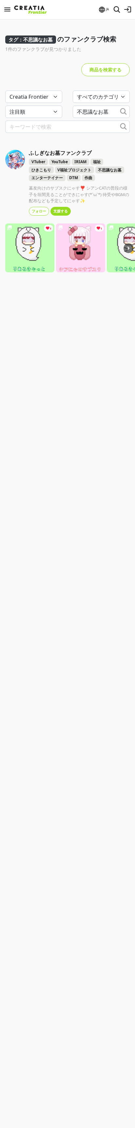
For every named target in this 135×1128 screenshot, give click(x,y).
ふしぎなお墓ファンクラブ (60, 152)
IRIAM (80, 161)
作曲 (88, 177)
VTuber (38, 161)
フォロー (39, 210)
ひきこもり (41, 170)
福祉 (97, 161)
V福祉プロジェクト (74, 170)
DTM (73, 177)
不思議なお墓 (110, 170)
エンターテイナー (47, 177)
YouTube (59, 161)
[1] (29, 247)
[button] (103, 10)
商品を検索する (105, 69)
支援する (60, 210)
